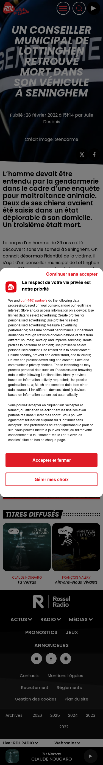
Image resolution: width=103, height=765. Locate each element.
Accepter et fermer (51, 460)
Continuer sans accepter (72, 274)
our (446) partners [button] (34, 300)
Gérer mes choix (52, 479)
